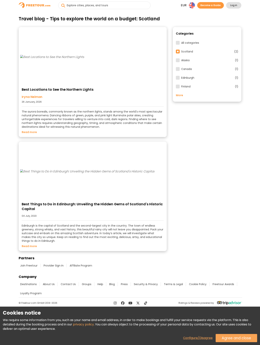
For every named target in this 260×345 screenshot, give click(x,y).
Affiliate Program (81, 265)
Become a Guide (210, 5)
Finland (209, 86)
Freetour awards (223, 284)
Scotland (209, 51)
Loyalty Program (31, 293)
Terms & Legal (173, 284)
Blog (112, 284)
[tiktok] (145, 303)
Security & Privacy (146, 284)
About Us (49, 284)
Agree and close (236, 338)
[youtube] (130, 303)
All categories (190, 43)
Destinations (28, 284)
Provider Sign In (54, 265)
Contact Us (68, 284)
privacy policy (83, 324)
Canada (209, 69)
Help (100, 284)
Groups (86, 284)
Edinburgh (209, 78)
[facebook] (122, 303)
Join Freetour (28, 265)
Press (124, 284)
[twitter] (138, 303)
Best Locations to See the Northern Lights (57, 89)
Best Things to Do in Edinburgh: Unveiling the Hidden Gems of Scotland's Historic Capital (92, 206)
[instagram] (115, 303)
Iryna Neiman (32, 97)
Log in (233, 5)
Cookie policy (198, 284)
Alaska (209, 60)
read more (29, 132)
